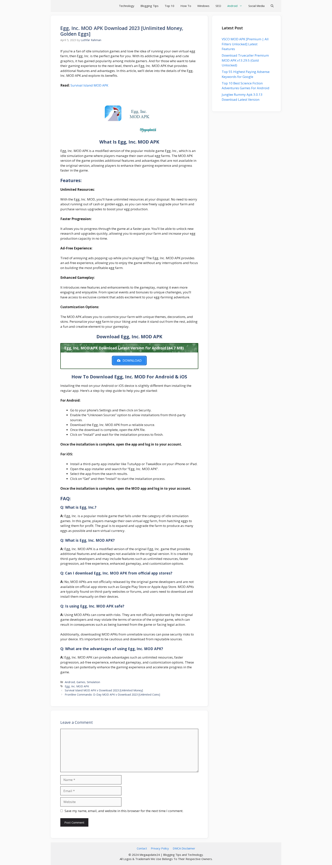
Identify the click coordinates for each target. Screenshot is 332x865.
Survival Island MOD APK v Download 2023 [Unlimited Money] (104, 690)
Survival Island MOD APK (89, 85)
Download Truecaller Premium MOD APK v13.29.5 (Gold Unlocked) (245, 60)
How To (185, 6)
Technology (126, 6)
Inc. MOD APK (80, 686)
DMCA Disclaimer (184, 848)
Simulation (93, 682)
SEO (218, 6)
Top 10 (169, 6)
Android (232, 6)
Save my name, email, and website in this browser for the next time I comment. (124, 811)
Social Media (256, 6)
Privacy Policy (160, 848)
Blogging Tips (149, 6)
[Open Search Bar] (272, 6)
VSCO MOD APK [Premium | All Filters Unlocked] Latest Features (245, 44)
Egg (67, 686)
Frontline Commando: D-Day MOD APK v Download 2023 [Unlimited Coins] (112, 694)
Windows (203, 6)
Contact (142, 848)
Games (80, 682)
